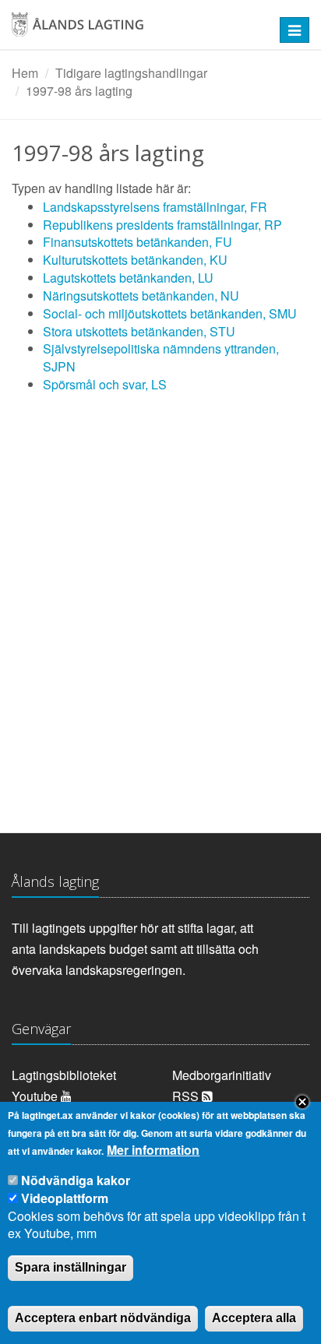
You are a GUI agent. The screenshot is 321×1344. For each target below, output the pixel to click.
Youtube (36, 1096)
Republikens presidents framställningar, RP (162, 225)
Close (302, 1101)
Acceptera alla (254, 1318)
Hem (25, 73)
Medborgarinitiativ (221, 1075)
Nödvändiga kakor (75, 1180)
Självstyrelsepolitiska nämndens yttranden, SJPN (161, 357)
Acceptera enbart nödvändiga (103, 1318)
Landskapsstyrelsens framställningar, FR (155, 207)
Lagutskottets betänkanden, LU (128, 278)
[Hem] (133, 30)
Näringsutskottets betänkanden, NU (141, 295)
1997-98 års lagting (79, 91)
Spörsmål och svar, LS (105, 384)
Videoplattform (64, 1198)
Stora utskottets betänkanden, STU (139, 331)
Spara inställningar (70, 1267)
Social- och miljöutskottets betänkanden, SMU (170, 313)
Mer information (153, 1150)
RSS (187, 1096)
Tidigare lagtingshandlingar (131, 73)
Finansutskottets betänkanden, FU (137, 242)
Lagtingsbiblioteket (64, 1075)
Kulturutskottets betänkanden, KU (135, 260)
